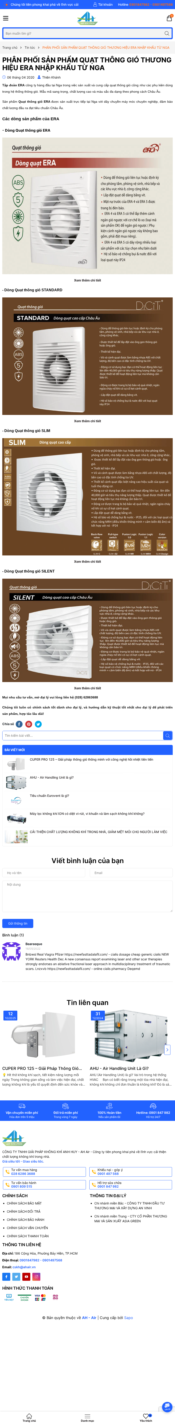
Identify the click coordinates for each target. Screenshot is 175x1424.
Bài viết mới (15, 750)
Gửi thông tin (17, 923)
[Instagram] (36, 1277)
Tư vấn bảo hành (23, 1185)
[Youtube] (26, 1277)
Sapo (128, 1317)
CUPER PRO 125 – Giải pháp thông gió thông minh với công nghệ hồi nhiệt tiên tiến (91, 759)
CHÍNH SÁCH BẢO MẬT (24, 1203)
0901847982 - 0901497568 (41, 1260)
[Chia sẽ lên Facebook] (19, 724)
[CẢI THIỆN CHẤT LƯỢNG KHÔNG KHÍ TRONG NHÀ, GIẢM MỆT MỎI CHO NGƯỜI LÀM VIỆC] (16, 837)
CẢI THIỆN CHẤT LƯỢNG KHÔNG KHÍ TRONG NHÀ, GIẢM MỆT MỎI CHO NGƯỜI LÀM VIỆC (98, 832)
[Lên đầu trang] (168, 1395)
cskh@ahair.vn (24, 1267)
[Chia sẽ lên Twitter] (38, 724)
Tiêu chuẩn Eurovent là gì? (49, 796)
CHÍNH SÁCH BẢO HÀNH (25, 1220)
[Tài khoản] (103, 4)
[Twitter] (16, 1277)
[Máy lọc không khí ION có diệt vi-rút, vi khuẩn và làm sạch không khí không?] (16, 818)
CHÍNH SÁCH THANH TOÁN (28, 1236)
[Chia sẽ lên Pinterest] (28, 724)
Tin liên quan (87, 1002)
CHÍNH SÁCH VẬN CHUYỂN (27, 1228)
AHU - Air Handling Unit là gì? (52, 777)
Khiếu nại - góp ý (110, 1172)
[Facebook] (6, 1277)
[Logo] (87, 18)
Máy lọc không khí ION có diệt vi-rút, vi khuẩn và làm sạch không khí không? (87, 814)
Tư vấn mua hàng (24, 1172)
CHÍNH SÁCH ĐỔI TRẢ (23, 1211)
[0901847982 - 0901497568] (145, 4)
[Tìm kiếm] (167, 33)
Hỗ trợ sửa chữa (109, 1185)
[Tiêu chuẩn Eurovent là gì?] (16, 800)
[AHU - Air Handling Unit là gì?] (16, 782)
